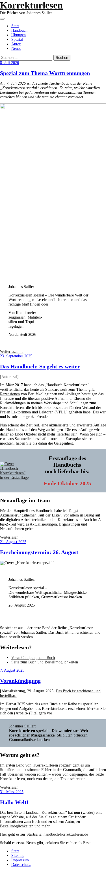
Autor (16, 44)
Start (15, 26)
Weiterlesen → (11, 351)
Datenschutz (21, 865)
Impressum (20, 860)
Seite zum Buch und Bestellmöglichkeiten (44, 662)
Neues (16, 48)
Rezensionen (10, 394)
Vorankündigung (20, 681)
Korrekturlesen (31, 5)
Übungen (18, 35)
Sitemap (17, 855)
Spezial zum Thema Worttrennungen (45, 73)
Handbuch (19, 30)
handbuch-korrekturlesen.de (66, 834)
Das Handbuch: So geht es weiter (40, 366)
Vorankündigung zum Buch (33, 658)
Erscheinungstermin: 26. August (39, 552)
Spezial (17, 39)
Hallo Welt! (14, 802)
